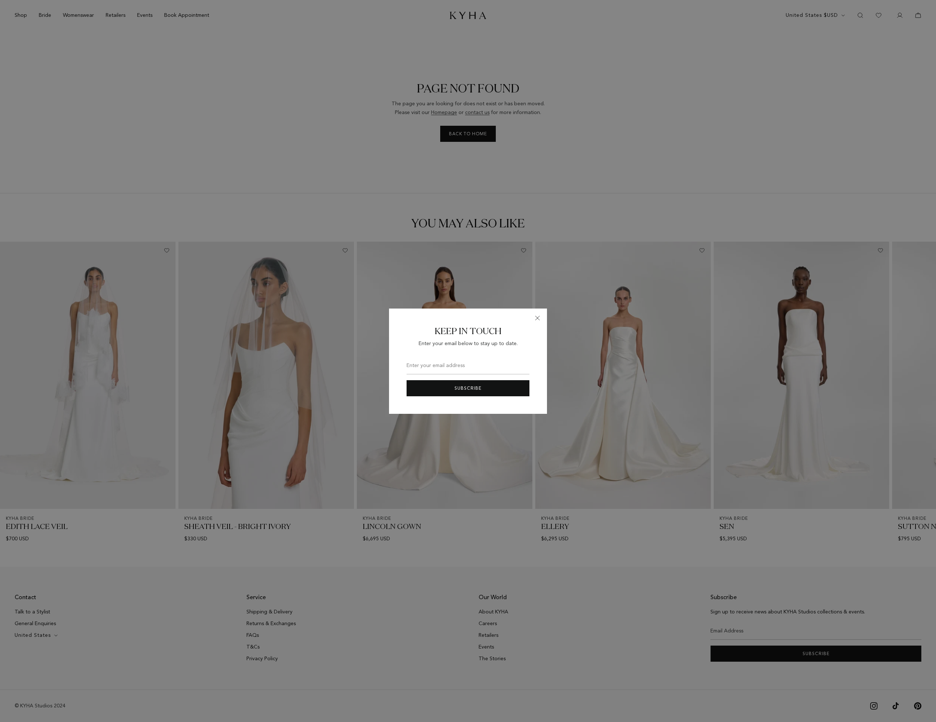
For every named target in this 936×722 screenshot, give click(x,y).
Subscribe (468, 388)
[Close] (537, 318)
